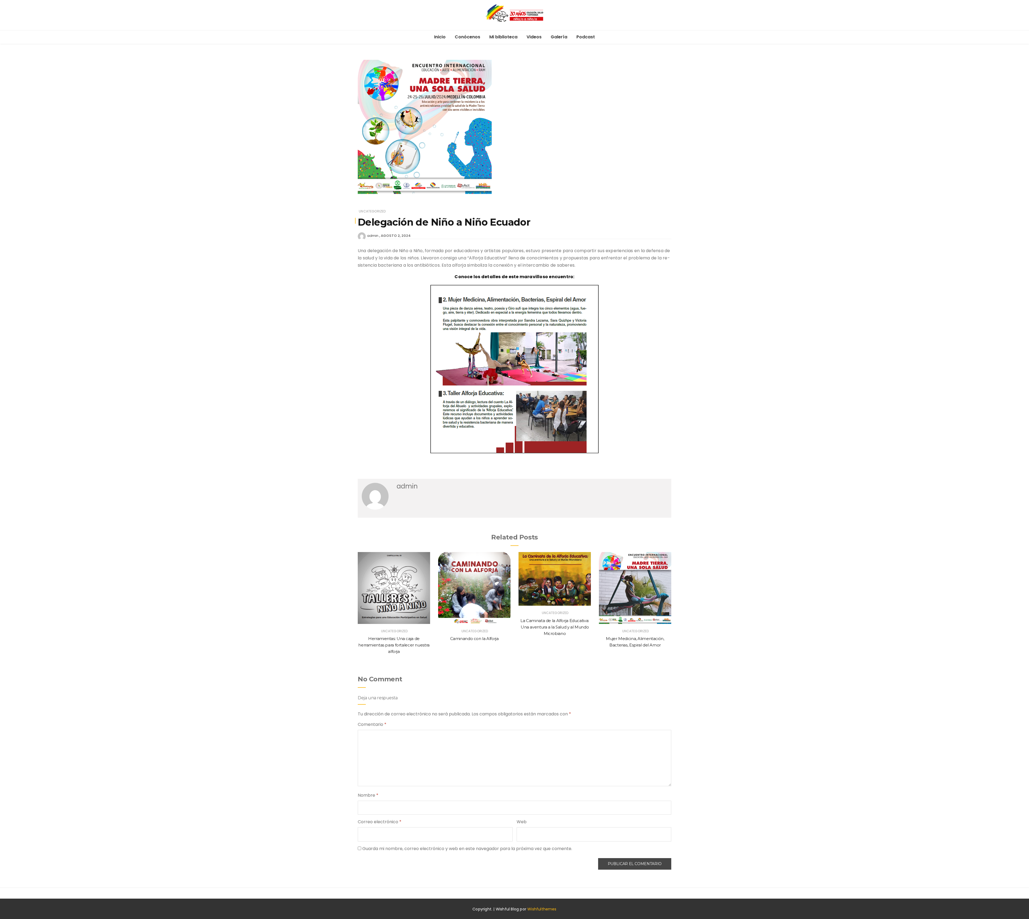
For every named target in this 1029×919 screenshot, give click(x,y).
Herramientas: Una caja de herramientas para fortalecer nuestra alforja (394, 645)
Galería (559, 37)
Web (522, 822)
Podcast (585, 37)
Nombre (368, 795)
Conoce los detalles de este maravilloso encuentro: (514, 277)
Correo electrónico (379, 822)
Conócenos (467, 37)
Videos (534, 37)
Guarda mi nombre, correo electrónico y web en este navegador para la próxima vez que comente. (467, 849)
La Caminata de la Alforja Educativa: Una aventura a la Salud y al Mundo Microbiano (554, 627)
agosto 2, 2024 (396, 235)
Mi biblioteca (503, 37)
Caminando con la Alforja (474, 638)
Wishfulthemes (542, 909)
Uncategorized (372, 211)
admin (372, 235)
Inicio (440, 37)
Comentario (372, 724)
